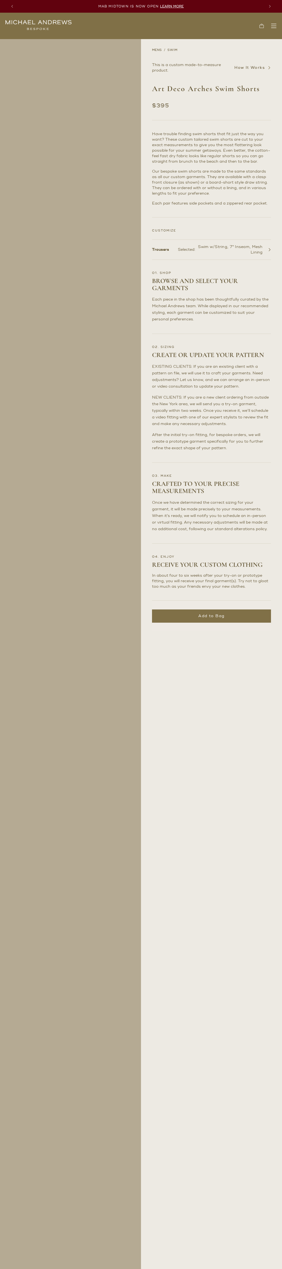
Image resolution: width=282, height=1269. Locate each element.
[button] (261, 26)
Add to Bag (211, 616)
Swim (172, 50)
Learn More (172, 6)
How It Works (249, 68)
